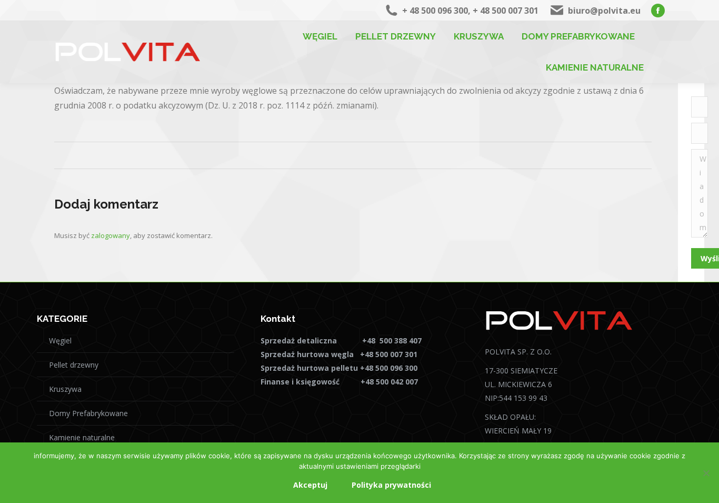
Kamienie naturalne (82, 437)
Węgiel (60, 341)
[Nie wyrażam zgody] (706, 473)
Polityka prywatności (391, 485)
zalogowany (110, 235)
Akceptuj (310, 485)
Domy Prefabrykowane (88, 413)
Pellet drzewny (73, 365)
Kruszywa (65, 389)
